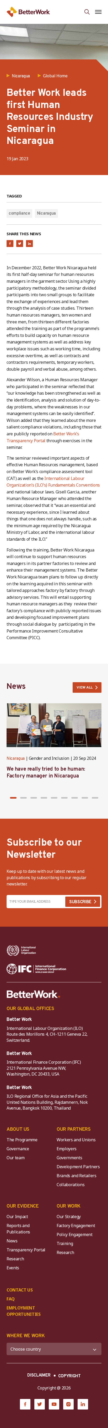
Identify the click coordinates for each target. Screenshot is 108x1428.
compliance (19, 213)
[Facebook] (25, 1404)
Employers (67, 1149)
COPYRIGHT (69, 1376)
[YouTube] (54, 1404)
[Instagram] (68, 1404)
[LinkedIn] (83, 1404)
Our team (15, 1158)
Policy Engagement (75, 1234)
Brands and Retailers (76, 1176)
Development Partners (78, 1167)
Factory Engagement (76, 1225)
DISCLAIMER (39, 1375)
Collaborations (71, 1184)
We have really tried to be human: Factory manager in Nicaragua (46, 773)
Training (65, 1243)
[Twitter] (39, 1404)
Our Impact (17, 1216)
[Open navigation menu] (98, 12)
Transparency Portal (26, 1250)
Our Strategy (69, 1216)
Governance (18, 1149)
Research (15, 1259)
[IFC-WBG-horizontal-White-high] (36, 969)
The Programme (22, 1140)
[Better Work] (34, 994)
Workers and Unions (76, 1140)
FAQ (11, 1299)
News (12, 1241)
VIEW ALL (85, 687)
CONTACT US (20, 1290)
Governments (69, 1158)
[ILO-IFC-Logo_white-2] (21, 950)
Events (13, 1268)
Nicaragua (46, 213)
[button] (13, 798)
